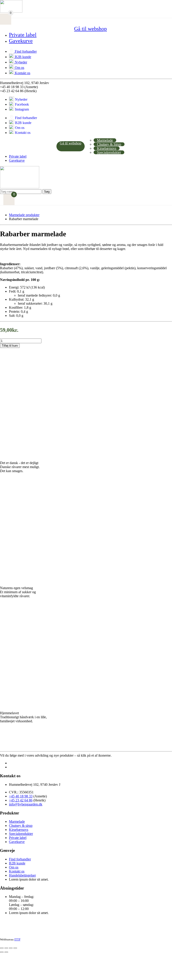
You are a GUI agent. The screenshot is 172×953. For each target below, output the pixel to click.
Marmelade (105, 140)
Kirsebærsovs (106, 148)
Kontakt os (22, 73)
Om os (19, 67)
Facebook (22, 104)
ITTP (17, 939)
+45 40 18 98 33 (20, 796)
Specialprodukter (109, 152)
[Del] (11, 948)
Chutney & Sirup (109, 144)
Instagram (22, 109)
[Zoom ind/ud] (2, 948)
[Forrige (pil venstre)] (2, 952)
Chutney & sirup (20, 825)
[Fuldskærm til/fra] (6, 948)
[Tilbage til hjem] (19, 187)
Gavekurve (21, 41)
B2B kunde (23, 57)
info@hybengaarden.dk (25, 804)
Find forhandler (26, 51)
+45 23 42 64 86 (20, 800)
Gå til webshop (90, 29)
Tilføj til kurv (10, 345)
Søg (46, 191)
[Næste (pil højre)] (6, 952)
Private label (23, 35)
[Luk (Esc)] (15, 948)
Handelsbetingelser (22, 875)
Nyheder (21, 62)
